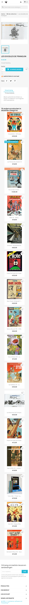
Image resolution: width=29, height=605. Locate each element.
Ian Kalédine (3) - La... (14, 384)
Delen (6, 80)
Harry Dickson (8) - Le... (14, 357)
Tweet (10, 80)
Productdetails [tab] (9, 93)
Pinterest (15, 80)
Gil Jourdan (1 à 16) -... (15, 189)
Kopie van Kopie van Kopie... (14, 273)
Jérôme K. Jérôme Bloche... (14, 245)
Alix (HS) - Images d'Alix (14, 524)
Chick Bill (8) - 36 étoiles (14, 134)
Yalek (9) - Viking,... (14, 217)
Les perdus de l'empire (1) (14, 162)
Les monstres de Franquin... (14, 412)
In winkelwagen (14, 69)
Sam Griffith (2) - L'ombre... (14, 468)
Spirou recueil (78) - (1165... (14, 329)
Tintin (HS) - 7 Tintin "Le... (14, 496)
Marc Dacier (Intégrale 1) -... (14, 301)
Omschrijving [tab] (9, 90)
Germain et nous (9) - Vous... (14, 552)
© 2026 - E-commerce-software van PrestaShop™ (11, 602)
